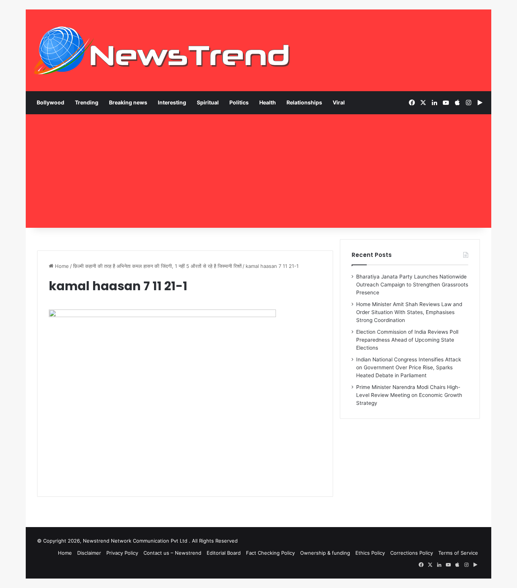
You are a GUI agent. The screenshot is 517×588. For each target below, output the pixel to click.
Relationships (304, 102)
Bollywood (50, 102)
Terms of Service (458, 553)
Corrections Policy (411, 553)
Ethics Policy (370, 553)
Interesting (172, 102)
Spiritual (208, 102)
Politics (239, 102)
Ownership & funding (325, 553)
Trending (86, 102)
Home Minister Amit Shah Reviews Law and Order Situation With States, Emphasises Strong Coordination (409, 312)
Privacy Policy (122, 553)
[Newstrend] (162, 50)
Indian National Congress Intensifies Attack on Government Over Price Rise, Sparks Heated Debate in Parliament (408, 367)
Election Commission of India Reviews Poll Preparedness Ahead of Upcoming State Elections (407, 340)
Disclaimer (89, 553)
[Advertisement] (258, 171)
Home (61, 266)
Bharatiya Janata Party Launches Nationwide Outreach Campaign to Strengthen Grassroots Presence (412, 285)
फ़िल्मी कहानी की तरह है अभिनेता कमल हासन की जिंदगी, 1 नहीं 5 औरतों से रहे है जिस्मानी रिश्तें (157, 266)
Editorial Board (224, 553)
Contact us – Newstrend (172, 553)
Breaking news (128, 102)
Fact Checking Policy (270, 553)
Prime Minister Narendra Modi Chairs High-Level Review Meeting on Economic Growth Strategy (409, 395)
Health (267, 102)
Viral (339, 102)
